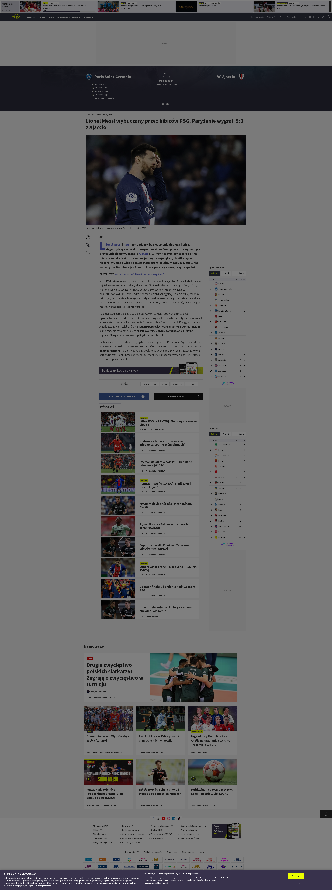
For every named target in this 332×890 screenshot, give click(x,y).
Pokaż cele (296, 883)
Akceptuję (296, 876)
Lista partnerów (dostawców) (156, 883)
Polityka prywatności (43, 886)
